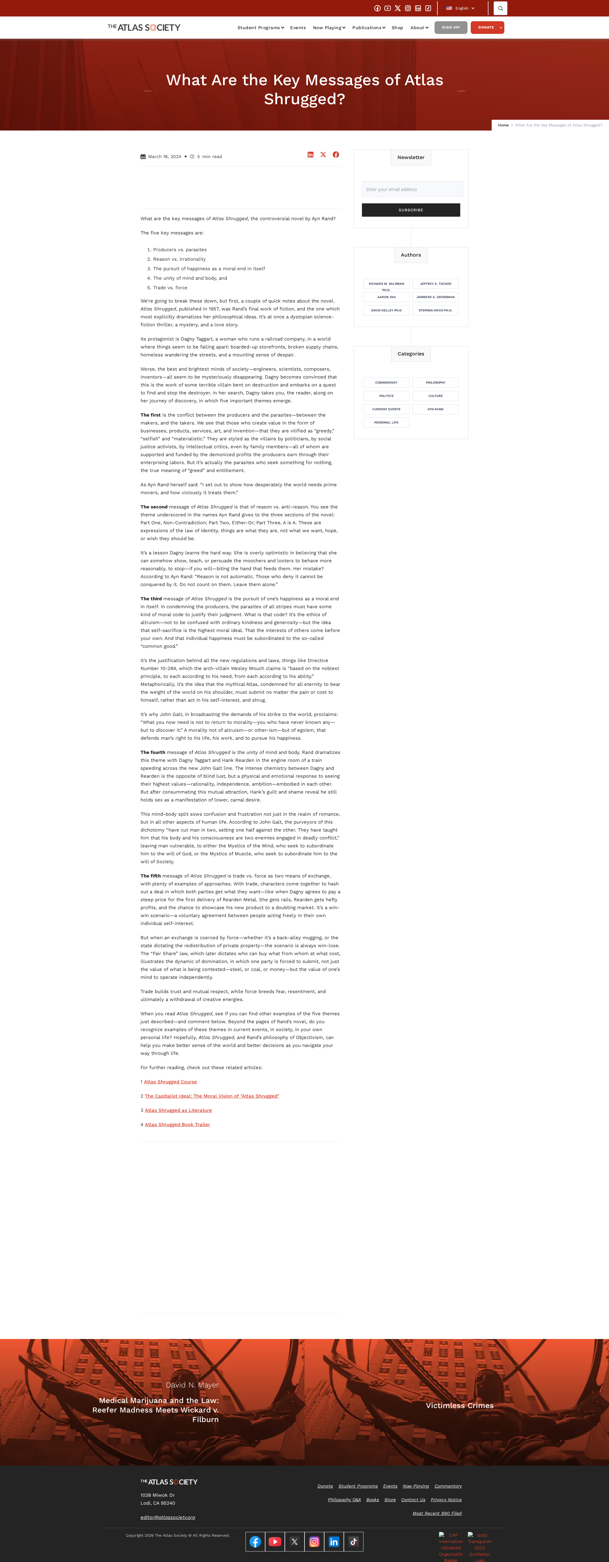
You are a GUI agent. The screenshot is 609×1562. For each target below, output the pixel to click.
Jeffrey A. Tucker (435, 283)
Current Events (386, 409)
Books (372, 1499)
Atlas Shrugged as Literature (178, 1110)
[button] (463, 8)
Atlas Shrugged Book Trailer (177, 1124)
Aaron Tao (386, 297)
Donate (486, 27)
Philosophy (435, 382)
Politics (386, 396)
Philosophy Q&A (344, 1499)
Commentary (386, 382)
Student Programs (259, 27)
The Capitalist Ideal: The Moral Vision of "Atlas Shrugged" (212, 1096)
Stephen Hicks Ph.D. (435, 310)
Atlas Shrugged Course (170, 1082)
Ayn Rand (435, 409)
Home (503, 125)
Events (298, 27)
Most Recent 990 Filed (437, 1513)
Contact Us (413, 1499)
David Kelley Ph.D (386, 310)
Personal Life (386, 422)
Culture (436, 396)
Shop (397, 27)
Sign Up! (451, 27)
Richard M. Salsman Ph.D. (386, 285)
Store (390, 1499)
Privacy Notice (446, 1499)
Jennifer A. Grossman (435, 297)
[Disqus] (241, 1227)
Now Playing (327, 27)
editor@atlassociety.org (168, 1517)
